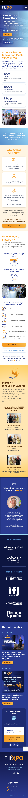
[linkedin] (17, 745)
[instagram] (14, 745)
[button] (26, 7)
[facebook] (10, 745)
